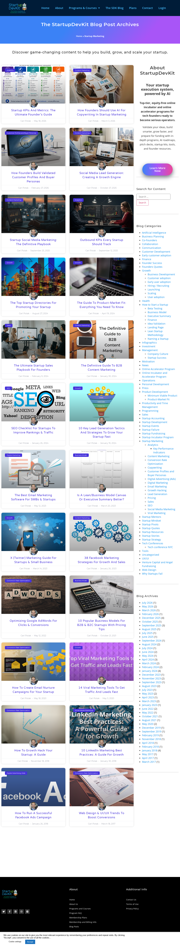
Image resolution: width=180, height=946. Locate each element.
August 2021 (149, 720)
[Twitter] (3, 911)
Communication (151, 247)
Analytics (153, 444)
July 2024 (147, 648)
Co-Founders (149, 240)
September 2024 (151, 640)
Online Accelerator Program (158, 369)
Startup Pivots (150, 524)
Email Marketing (157, 486)
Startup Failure (150, 429)
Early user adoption (159, 282)
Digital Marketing (158, 482)
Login (162, 8)
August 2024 (149, 644)
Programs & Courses (83, 8)
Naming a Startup (158, 338)
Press (145, 388)
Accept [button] (30, 942)
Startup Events (150, 426)
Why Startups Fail (152, 573)
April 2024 (148, 659)
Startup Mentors (151, 516)
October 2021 (150, 716)
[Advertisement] (85, 856)
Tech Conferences (152, 543)
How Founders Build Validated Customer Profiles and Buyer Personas (33, 177)
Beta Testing (155, 308)
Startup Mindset (151, 520)
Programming (150, 410)
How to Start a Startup (155, 304)
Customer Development (156, 251)
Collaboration (150, 244)
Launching (154, 289)
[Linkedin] (15, 911)
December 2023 (151, 674)
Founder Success (152, 263)
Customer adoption (159, 278)
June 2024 (148, 652)
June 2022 (148, 708)
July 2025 (147, 633)
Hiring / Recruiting (158, 285)
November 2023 (151, 678)
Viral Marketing (157, 513)
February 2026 (150, 614)
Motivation (148, 361)
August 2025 (149, 629)
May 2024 (147, 655)
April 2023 (148, 697)
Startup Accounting (153, 418)
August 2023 (149, 686)
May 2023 (147, 693)
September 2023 (151, 682)
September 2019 (151, 731)
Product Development (155, 391)
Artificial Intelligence (154, 232)
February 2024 (150, 667)
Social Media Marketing (161, 509)
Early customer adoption (156, 255)
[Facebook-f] (9, 911)
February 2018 (150, 746)
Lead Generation (157, 494)
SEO (150, 505)
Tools (145, 551)
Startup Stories (150, 535)
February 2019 (150, 735)
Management (150, 350)
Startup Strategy (151, 539)
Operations (148, 380)
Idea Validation (156, 323)
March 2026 (149, 610)
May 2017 (147, 754)
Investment (148, 346)
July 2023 (147, 689)
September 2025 (151, 625)
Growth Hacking (157, 490)
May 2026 (147, 606)
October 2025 (150, 621)
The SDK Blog (114, 8)
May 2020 (147, 724)
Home (45, 8)
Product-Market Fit (158, 399)
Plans (133, 8)
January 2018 (149, 750)
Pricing (152, 498)
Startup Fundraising (153, 433)
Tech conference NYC (160, 547)
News (145, 365)
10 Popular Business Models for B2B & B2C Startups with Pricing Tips (101, 625)
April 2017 (148, 758)
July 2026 (147, 602)
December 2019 (151, 727)
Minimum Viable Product (162, 395)
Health (146, 301)
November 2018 (151, 739)
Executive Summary (159, 316)
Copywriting (155, 467)
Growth (146, 270)
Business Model (157, 312)
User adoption (156, 297)
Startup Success (157, 357)
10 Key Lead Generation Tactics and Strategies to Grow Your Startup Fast (101, 432)
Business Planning (153, 236)
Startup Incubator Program (158, 437)
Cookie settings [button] (15, 942)
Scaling (152, 293)
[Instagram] (21, 911)
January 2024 (149, 671)
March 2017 (149, 761)
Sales (145, 414)
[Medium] (27, 911)
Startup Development (154, 422)
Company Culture (158, 354)
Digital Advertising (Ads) (162, 479)
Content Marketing (158, 456)
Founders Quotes (152, 266)
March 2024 (149, 663)
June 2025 (148, 636)
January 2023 (149, 705)
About (59, 8)
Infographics (149, 342)
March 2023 (149, 701)
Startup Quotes (151, 528)
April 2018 (148, 743)
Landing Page (156, 327)
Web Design (149, 570)
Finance (146, 259)
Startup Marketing (152, 441)
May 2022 (147, 712)
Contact (147, 8)
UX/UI (145, 558)
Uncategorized (150, 554)
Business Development (161, 274)
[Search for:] (153, 197)
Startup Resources (153, 532)
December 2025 (151, 617)
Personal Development (155, 384)
